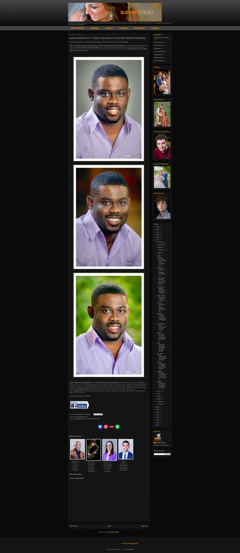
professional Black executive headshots (107, 382)
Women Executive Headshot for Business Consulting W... (161, 336)
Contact (155, 28)
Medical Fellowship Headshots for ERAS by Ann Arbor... (161, 385)
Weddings (157, 48)
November (161, 244)
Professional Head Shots (80, 417)
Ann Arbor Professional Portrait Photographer (87, 47)
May (159, 393)
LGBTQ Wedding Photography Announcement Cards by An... (161, 375)
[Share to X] (98, 414)
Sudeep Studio (160, 442)
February (160, 401)
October (160, 247)
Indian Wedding (158, 60)
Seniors (109, 28)
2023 (157, 234)
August (160, 252)
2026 (157, 227)
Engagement (158, 54)
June (159, 391)
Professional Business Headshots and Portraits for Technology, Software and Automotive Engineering (97, 45)
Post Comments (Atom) (112, 532)
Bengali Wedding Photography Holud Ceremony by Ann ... (161, 261)
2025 (157, 229)
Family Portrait (158, 45)
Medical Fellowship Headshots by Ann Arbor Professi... (161, 365)
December (161, 242)
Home (109, 526)
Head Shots (139, 28)
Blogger (131, 549)
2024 (157, 232)
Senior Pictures (158, 42)
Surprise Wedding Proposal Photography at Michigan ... (161, 317)
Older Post (144, 526)
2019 (157, 409)
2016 (157, 417)
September (161, 249)
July (159, 255)
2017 (157, 414)
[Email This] (95, 414)
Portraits (123, 28)
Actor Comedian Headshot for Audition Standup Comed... (161, 347)
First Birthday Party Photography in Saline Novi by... (161, 327)
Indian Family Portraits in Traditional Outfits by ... (161, 298)
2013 (157, 425)
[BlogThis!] (96, 414)
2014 (157, 422)
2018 (157, 412)
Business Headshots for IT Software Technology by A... (161, 271)
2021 (157, 240)
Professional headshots (82, 389)
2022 (157, 237)
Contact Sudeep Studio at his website (80, 396)
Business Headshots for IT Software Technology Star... (161, 307)
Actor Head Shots (159, 51)
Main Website (77, 28)
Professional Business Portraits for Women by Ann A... (161, 281)
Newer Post (73, 526)
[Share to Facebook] (100, 414)
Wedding (94, 28)
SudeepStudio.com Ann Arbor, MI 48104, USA (87, 419)
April (159, 396)
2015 (157, 420)
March (160, 398)
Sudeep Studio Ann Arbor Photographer (80, 382)
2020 (157, 407)
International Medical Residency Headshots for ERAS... (161, 290)
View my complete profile (161, 445)
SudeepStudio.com (133, 49)
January (160, 404)
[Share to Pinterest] (102, 414)
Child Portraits (158, 57)
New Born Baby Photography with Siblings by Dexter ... (161, 357)
